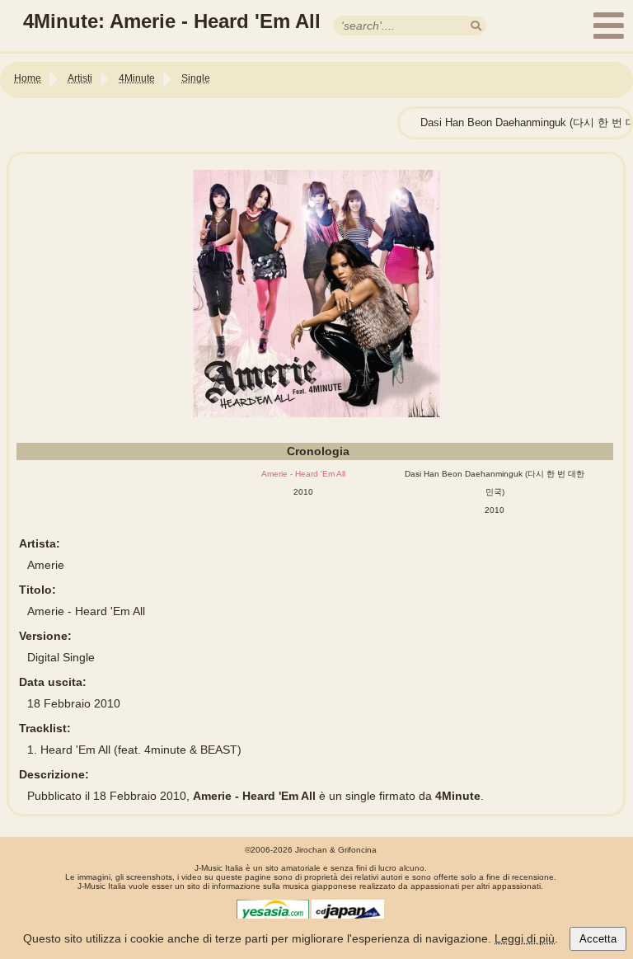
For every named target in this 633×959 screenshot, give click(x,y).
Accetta (598, 939)
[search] (476, 25)
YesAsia (273, 912)
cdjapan (348, 912)
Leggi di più (525, 938)
